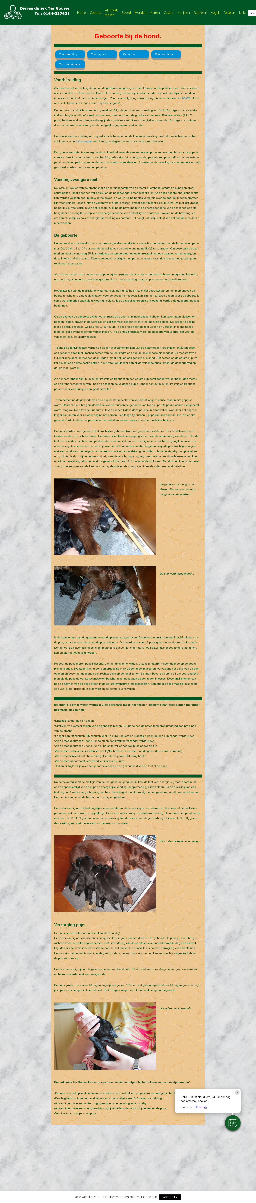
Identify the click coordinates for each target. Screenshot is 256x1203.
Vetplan (229, 12)
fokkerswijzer (84, 141)
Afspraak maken (111, 12)
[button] (233, 1123)
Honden (140, 12)
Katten (155, 12)
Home (81, 12)
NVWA (186, 98)
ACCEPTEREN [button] (170, 1196)
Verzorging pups (69, 64)
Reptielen (200, 12)
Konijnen (183, 12)
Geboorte (129, 54)
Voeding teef (99, 54)
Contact (95, 12)
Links (242, 12)
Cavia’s (168, 12)
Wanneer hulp (164, 54)
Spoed (126, 12)
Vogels (215, 12)
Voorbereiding (68, 54)
